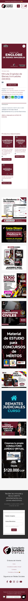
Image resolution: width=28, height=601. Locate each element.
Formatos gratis (19, 92)
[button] (14, 1)
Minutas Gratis (5, 71)
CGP (8, 90)
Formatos (12, 92)
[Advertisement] (14, 24)
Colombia (11, 90)
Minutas (9, 94)
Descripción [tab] (5, 104)
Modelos (21, 94)
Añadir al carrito (12, 84)
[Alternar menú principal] (18, 6)
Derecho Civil (17, 90)
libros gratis (4, 94)
